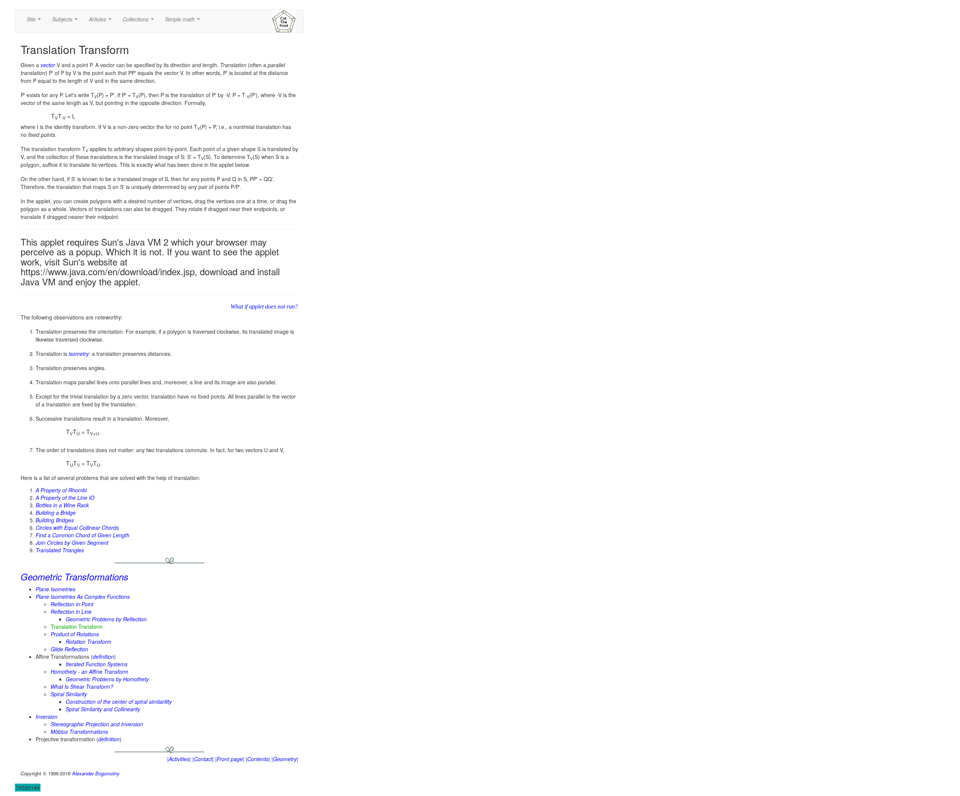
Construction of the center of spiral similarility (119, 701)
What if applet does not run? (264, 306)
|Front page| (229, 759)
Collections (140, 21)
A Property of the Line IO (65, 497)
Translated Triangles (60, 550)
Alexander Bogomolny (96, 773)
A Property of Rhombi (61, 490)
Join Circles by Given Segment (72, 542)
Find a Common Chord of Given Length (82, 535)
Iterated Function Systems (97, 664)
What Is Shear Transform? (82, 686)
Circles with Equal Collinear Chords (77, 527)
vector (47, 65)
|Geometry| (285, 759)
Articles (101, 21)
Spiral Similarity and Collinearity (103, 709)
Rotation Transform (88, 641)
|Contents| (258, 759)
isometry (79, 353)
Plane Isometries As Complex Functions (83, 596)
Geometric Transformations (74, 576)
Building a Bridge (56, 512)
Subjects (66, 21)
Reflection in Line (71, 611)
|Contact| (203, 759)
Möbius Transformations (79, 731)
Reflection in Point (72, 604)
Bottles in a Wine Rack (62, 505)
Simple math (184, 21)
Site (35, 21)
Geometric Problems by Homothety (107, 679)
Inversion (46, 716)
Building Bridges (55, 520)
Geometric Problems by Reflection (106, 619)
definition (103, 656)
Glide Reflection (69, 649)
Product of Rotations (75, 634)
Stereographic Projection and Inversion (97, 724)
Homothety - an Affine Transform (89, 671)
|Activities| (179, 759)
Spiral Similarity (69, 694)
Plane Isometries (55, 589)
